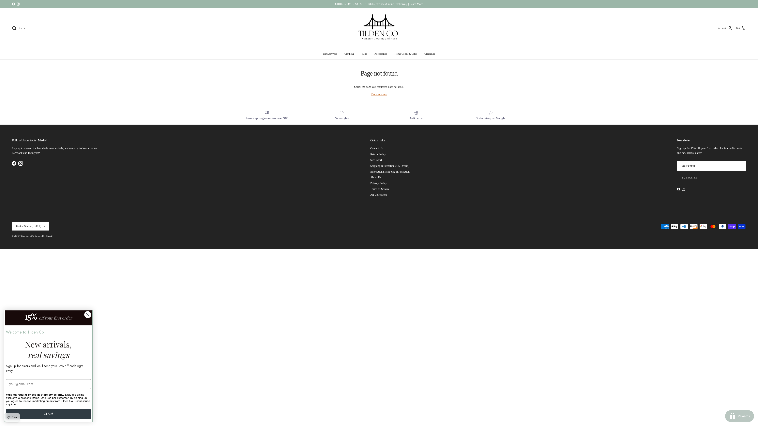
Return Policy (378, 154)
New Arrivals (330, 53)
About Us (375, 177)
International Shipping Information (390, 171)
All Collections (378, 194)
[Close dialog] (87, 314)
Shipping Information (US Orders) (389, 165)
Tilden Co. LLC (26, 236)
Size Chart (376, 160)
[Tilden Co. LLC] (379, 28)
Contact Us (376, 148)
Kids (364, 53)
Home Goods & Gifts (406, 53)
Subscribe (689, 177)
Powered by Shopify (44, 236)
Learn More (416, 4)
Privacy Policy (378, 183)
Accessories (380, 53)
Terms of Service (379, 189)
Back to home (379, 94)
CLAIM (48, 414)
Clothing (349, 53)
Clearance (429, 53)
